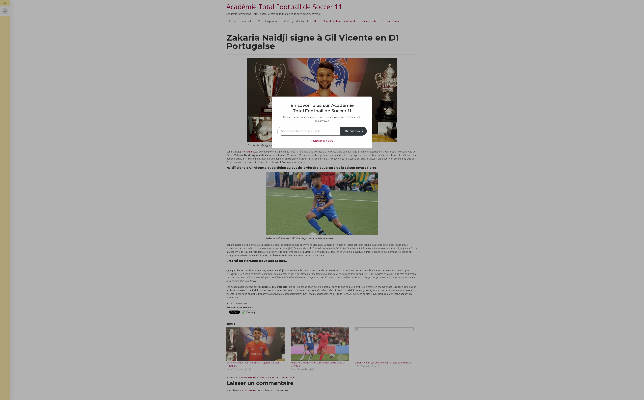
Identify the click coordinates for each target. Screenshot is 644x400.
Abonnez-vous (353, 131)
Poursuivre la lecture (322, 140)
